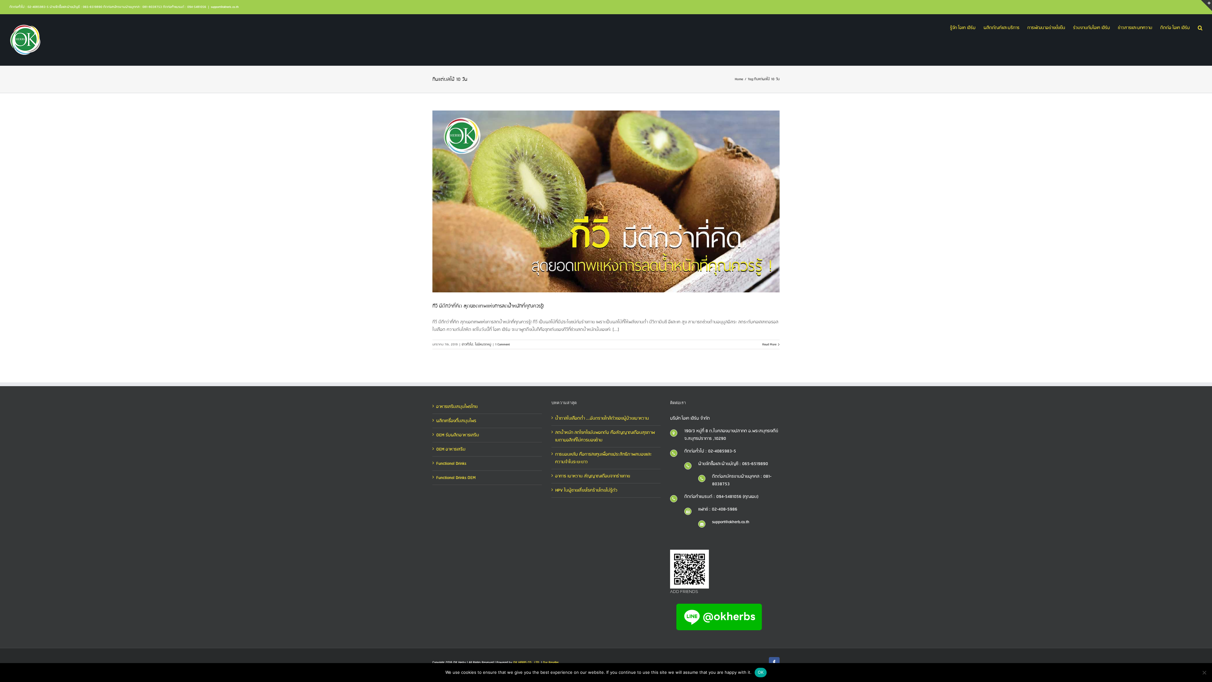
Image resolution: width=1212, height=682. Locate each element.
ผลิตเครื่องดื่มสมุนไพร (456, 421)
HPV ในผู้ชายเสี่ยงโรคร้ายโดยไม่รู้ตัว (586, 490)
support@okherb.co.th (225, 7)
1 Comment (502, 344)
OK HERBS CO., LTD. (526, 662)
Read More (769, 344)
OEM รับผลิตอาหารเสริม (457, 435)
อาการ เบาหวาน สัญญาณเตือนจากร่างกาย (592, 476)
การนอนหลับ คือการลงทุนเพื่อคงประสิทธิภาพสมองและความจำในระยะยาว (603, 458)
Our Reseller (551, 662)
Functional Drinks (451, 463)
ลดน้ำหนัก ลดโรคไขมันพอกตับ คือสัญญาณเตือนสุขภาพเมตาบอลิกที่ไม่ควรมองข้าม (605, 436)
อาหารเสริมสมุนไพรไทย (457, 406)
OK (761, 672)
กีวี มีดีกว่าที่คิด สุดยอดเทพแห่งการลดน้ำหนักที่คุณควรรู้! (488, 306)
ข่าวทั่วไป (467, 344)
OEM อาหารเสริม (451, 449)
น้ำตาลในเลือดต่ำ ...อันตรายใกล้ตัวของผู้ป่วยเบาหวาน (602, 418)
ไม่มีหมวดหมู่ (483, 344)
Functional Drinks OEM (456, 478)
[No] (1204, 672)
